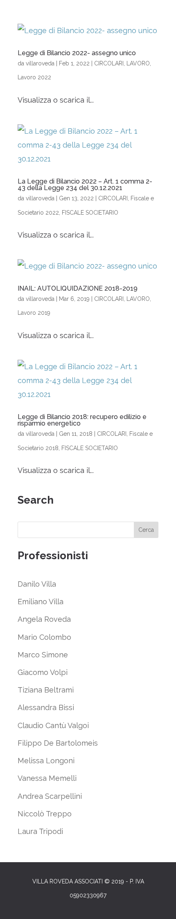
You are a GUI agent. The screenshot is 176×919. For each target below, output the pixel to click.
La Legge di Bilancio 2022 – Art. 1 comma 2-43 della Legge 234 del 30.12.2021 (85, 184)
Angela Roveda (44, 619)
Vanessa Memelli (47, 778)
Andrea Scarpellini (50, 796)
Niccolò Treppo (45, 813)
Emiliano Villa (40, 601)
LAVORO (138, 63)
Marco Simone (43, 654)
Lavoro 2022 (34, 77)
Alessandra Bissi (46, 707)
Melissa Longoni (46, 760)
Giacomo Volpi (43, 672)
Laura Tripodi (40, 831)
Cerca (146, 530)
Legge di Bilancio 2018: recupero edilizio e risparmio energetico (82, 420)
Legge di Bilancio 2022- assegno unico (77, 53)
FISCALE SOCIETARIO (90, 212)
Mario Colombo (44, 637)
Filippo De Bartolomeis (58, 743)
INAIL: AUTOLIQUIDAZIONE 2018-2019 (78, 288)
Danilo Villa (37, 584)
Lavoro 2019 (34, 312)
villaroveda (40, 63)
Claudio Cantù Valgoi (53, 725)
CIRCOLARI (109, 63)
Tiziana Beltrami (46, 690)
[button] (158, 907)
